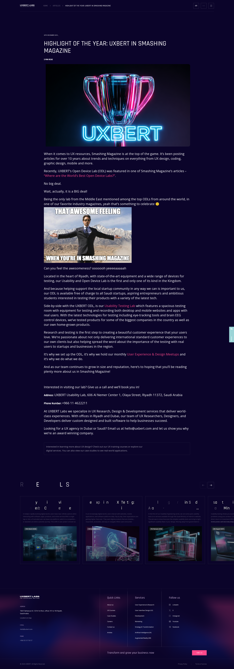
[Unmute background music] (203, 6)
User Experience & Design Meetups (153, 354)
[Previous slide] (203, 485)
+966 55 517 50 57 (26, 640)
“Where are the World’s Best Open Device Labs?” (79, 176)
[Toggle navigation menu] (211, 6)
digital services (53, 450)
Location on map (26, 618)
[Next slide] (211, 485)
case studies (91, 450)
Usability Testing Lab (120, 306)
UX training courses (118, 447)
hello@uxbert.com (26, 629)
